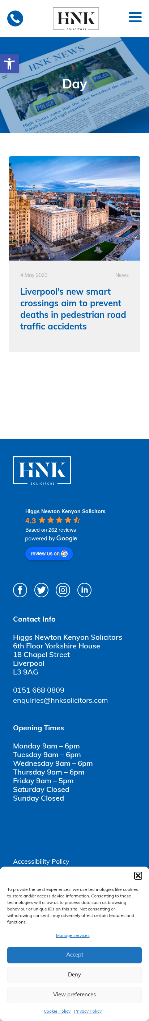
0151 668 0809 (38, 690)
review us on (45, 553)
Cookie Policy (57, 1011)
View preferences (74, 995)
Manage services (73, 936)
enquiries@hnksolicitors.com (60, 701)
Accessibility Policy (41, 862)
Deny (74, 975)
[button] (9, 63)
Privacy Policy (88, 1011)
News (122, 275)
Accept (74, 955)
